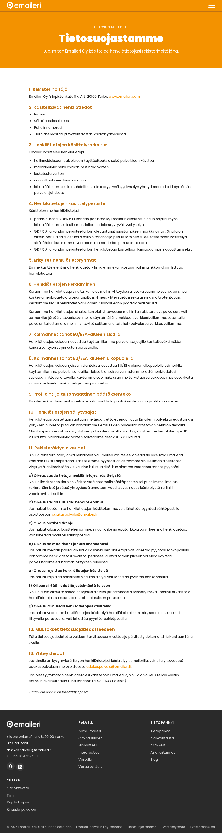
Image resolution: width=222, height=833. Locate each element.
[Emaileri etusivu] (24, 6)
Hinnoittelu (87, 745)
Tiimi (10, 795)
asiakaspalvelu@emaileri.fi (74, 514)
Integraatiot (88, 752)
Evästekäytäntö (173, 827)
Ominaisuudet (90, 738)
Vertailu (85, 759)
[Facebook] (11, 766)
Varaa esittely (90, 766)
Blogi (154, 759)
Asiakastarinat (162, 752)
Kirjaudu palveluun (22, 809)
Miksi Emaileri (89, 731)
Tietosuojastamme (141, 827)
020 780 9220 (18, 743)
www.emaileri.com (124, 96)
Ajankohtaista (162, 738)
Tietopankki (160, 731)
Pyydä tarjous (18, 802)
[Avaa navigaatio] (211, 5)
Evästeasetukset (202, 827)
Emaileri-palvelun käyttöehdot (99, 827)
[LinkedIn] (20, 767)
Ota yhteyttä (18, 788)
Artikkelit (158, 745)
